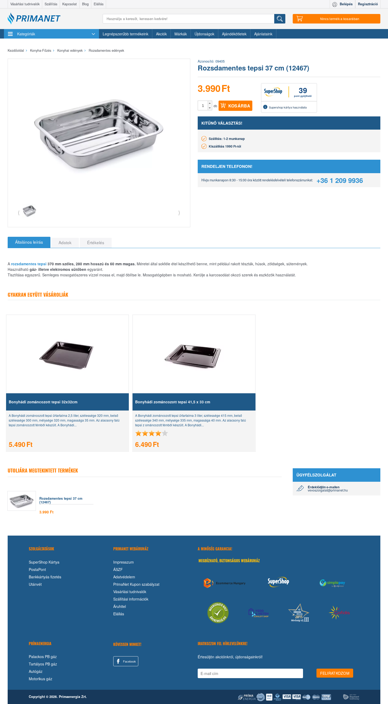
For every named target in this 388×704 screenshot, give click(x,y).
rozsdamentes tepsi (28, 263)
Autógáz (35, 671)
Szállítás (51, 4)
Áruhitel (119, 606)
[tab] (29, 242)
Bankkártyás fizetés (45, 576)
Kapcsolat (69, 4)
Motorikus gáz (40, 678)
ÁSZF (118, 569)
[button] (210, 103)
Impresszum (123, 562)
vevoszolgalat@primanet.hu (328, 490)
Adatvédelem (124, 576)
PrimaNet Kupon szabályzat (136, 584)
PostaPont (37, 569)
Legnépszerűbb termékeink (125, 33)
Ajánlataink (263, 33)
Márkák (180, 33)
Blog (85, 4)
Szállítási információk (130, 599)
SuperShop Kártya (44, 562)
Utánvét (35, 584)
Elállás (98, 4)
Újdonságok (204, 33)
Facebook (129, 661)
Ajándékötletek (234, 33)
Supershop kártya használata (288, 107)
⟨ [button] (19, 212)
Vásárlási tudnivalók (25, 4)
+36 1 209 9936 (339, 180)
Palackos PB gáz (43, 656)
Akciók (161, 33)
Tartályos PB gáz (43, 664)
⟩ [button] (179, 212)
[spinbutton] (203, 106)
